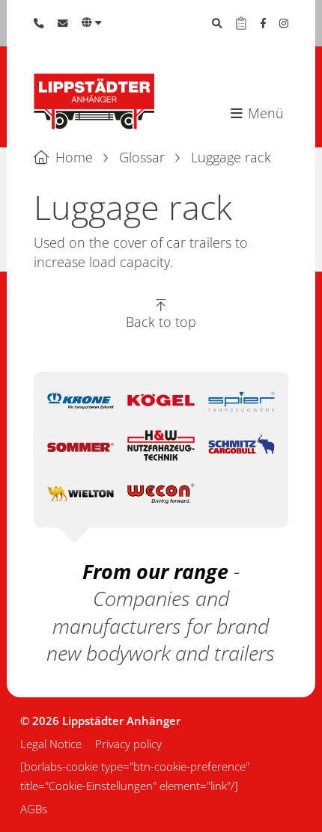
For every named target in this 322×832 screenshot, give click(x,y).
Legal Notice (51, 743)
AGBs (33, 808)
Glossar (142, 157)
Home (74, 157)
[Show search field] (217, 23)
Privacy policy (128, 743)
